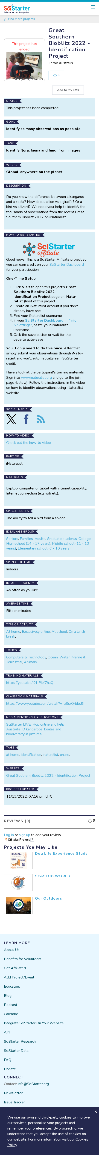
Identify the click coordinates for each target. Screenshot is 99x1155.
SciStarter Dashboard (67, 264)
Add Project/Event (19, 977)
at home (12, 754)
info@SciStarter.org (33, 1083)
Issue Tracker (14, 1102)
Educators (12, 986)
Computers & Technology (26, 657)
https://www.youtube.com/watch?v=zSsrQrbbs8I (45, 703)
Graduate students (62, 538)
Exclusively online (36, 631)
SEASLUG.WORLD (52, 876)
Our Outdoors (48, 898)
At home (13, 631)
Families (26, 538)
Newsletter (13, 1093)
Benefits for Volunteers (22, 959)
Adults (40, 538)
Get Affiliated (15, 968)
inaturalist (50, 754)
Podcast (10, 1004)
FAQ (7, 1059)
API (7, 1032)
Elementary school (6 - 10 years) (44, 548)
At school (59, 631)
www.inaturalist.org (36, 377)
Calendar (11, 1014)
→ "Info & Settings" (45, 323)
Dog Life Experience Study (61, 853)
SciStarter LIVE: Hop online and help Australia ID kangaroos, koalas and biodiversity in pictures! (35, 729)
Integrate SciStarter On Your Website (34, 1023)
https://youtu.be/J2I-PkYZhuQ (29, 682)
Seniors (12, 538)
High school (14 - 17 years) (28, 543)
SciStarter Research (20, 1041)
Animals (30, 662)
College (85, 538)
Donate (10, 1069)
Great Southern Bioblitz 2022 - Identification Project (48, 775)
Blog (8, 995)
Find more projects (21, 19)
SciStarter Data (16, 1050)
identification (31, 754)
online (64, 754)
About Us (12, 949)
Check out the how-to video (28, 442)
